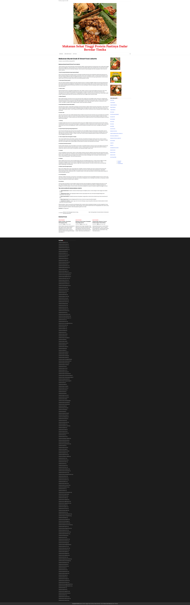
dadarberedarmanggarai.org (64, 499)
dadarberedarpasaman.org (64, 530)
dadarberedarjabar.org (63, 328)
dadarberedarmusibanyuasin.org (65, 598)
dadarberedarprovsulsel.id (63, 386)
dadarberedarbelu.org (63, 490)
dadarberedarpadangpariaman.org (65, 528)
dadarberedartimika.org (63, 312)
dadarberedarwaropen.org (63, 477)
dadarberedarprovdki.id (63, 341)
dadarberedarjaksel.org (63, 427)
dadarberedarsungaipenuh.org (64, 591)
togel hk (111, 143)
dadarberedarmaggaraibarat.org (65, 501)
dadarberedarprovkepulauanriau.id (65, 361)
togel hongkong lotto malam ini (116, 133)
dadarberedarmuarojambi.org (64, 580)
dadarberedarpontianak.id (63, 407)
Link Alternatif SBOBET (114, 114)
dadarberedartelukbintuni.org (64, 486)
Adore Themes (115, 603)
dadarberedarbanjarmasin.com (64, 278)
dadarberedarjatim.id (62, 350)
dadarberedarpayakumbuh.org (64, 548)
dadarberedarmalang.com (63, 258)
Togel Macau (112, 109)
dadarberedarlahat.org (63, 594)
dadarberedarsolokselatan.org (64, 539)
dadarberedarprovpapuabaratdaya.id (65, 375)
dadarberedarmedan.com (63, 260)
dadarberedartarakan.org (63, 287)
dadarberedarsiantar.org (63, 512)
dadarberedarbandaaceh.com (64, 267)
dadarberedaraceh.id (62, 332)
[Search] (130, 54)
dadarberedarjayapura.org (63, 308)
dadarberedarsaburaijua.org (64, 510)
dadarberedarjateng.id (63, 348)
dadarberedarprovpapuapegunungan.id (66, 377)
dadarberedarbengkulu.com (64, 271)
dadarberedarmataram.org (64, 301)
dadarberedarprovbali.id (63, 334)
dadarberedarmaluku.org (63, 325)
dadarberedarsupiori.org (63, 465)
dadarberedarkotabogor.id (63, 415)
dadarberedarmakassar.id (63, 418)
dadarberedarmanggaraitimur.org (65, 503)
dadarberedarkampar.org (63, 557)
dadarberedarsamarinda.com (64, 283)
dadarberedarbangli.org (63, 449)
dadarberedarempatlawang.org (64, 593)
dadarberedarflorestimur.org (64, 472)
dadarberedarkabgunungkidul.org (65, 438)
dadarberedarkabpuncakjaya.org (65, 456)
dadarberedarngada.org (63, 504)
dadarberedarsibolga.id (63, 409)
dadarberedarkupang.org (63, 303)
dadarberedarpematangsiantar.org (65, 515)
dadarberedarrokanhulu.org (64, 566)
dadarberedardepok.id (63, 406)
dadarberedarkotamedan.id (64, 397)
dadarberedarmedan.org (63, 461)
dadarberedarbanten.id (63, 335)
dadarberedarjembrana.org (64, 454)
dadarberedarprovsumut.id (63, 395)
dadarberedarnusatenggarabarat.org (65, 323)
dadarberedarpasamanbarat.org (65, 531)
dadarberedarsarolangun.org (64, 582)
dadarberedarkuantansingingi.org (65, 560)
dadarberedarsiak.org (62, 567)
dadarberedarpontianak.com (64, 280)
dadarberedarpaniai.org (63, 431)
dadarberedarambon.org (63, 305)
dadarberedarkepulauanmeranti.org (65, 558)
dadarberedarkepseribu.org (64, 433)
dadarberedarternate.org (63, 307)
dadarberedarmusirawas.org (64, 600)
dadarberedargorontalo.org (64, 296)
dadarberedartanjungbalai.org (64, 519)
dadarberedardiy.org (62, 434)
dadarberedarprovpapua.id (64, 371)
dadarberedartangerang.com (64, 254)
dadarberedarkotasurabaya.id (64, 402)
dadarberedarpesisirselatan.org (64, 533)
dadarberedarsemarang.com (64, 247)
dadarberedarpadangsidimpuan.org (65, 513)
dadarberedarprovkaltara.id (64, 357)
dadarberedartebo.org (63, 587)
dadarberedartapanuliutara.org (64, 314)
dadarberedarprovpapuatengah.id (65, 380)
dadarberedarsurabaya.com (64, 245)
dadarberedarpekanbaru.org (64, 571)
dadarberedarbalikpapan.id (64, 416)
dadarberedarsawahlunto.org (64, 549)
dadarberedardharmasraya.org (64, 522)
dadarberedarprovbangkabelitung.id (65, 359)
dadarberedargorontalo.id (63, 343)
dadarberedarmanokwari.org (64, 310)
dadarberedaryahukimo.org (64, 479)
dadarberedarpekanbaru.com (64, 265)
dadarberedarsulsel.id (62, 393)
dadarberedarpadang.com (63, 263)
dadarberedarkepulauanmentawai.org (66, 524)
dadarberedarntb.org (62, 463)
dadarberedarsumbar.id (63, 389)
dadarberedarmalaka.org (63, 497)
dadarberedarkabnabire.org (64, 422)
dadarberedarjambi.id (63, 344)
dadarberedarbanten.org (63, 321)
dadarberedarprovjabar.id (63, 346)
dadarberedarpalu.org (63, 292)
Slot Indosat (112, 119)
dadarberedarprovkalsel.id (63, 353)
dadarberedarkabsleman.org (64, 441)
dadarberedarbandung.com (64, 244)
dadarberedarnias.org (63, 319)
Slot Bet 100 (112, 116)
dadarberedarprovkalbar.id (63, 352)
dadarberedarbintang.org (63, 447)
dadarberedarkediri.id (62, 339)
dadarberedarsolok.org (63, 537)
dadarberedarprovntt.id (63, 370)
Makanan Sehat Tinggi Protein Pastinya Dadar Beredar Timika (95, 47)
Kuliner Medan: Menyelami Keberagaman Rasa (65, 222)
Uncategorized (65, 208)
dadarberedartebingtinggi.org (64, 521)
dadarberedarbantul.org (63, 436)
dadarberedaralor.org (62, 488)
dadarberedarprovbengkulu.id (64, 337)
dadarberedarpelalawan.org (64, 562)
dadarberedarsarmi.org (63, 458)
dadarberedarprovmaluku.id (64, 364)
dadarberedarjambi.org (63, 589)
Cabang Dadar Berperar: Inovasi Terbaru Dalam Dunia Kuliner (99, 222)
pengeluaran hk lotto (114, 147)
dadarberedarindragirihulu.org (64, 555)
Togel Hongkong (113, 105)
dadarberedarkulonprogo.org (64, 440)
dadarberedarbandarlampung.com (65, 272)
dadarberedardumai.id (63, 420)
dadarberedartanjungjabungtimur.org (65, 585)
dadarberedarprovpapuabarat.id (65, 373)
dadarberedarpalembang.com (64, 262)
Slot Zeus (112, 124)
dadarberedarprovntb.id (63, 368)
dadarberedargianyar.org (63, 452)
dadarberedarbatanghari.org (64, 573)
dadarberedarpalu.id (62, 411)
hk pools (75, 53)
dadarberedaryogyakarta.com (64, 249)
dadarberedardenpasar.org (64, 299)
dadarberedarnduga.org (63, 429)
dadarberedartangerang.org (64, 494)
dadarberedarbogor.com (63, 256)
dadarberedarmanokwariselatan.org (65, 492)
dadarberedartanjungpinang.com (65, 274)
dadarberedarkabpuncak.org (64, 450)
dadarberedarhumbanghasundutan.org (66, 474)
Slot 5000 (112, 126)
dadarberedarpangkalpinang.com (65, 276)
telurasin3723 (72, 61)
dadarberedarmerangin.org (64, 578)
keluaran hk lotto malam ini (115, 138)
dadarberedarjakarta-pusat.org (64, 425)
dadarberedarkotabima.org (64, 483)
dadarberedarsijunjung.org (63, 535)
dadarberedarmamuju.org (63, 298)
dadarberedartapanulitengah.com (65, 317)
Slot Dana (112, 112)
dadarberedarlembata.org (63, 495)
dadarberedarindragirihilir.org (64, 553)
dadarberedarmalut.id (63, 366)
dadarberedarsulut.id (62, 391)
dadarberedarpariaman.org (64, 546)
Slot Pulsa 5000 (113, 157)
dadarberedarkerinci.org (63, 576)
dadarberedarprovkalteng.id (64, 355)
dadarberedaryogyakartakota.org (65, 443)
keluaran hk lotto (113, 131)
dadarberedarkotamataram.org (64, 485)
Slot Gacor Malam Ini (114, 135)
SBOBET (119, 162)
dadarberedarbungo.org (63, 575)
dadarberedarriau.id (62, 382)
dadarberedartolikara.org (63, 476)
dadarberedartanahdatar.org (64, 540)
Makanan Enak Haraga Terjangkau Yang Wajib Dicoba (83, 222)
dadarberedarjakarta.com (63, 242)
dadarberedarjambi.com (63, 269)
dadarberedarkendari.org (63, 294)
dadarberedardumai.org (63, 569)
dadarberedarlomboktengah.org (64, 470)
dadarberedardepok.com (63, 253)
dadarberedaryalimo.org (63, 481)
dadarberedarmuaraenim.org (64, 596)
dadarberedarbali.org (62, 445)
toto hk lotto (112, 128)
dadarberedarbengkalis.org (64, 551)
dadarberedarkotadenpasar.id (64, 404)
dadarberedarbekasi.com (63, 251)
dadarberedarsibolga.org (63, 517)
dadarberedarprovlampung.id (64, 362)
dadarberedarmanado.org (63, 290)
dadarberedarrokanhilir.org (63, 564)
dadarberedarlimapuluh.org (64, 526)
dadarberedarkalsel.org (63, 330)
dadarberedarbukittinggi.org (64, 542)
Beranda (61, 53)
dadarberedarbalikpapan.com (64, 281)
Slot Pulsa (112, 121)
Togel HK (119, 161)
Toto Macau (112, 102)
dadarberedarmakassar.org (64, 289)
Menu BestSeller (68, 53)
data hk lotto (112, 150)
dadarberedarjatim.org (63, 326)
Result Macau (112, 107)
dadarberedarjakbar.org (63, 424)
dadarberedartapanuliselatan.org (65, 316)
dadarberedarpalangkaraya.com (65, 285)
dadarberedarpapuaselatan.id (64, 379)
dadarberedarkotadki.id (63, 398)
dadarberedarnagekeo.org (63, 506)
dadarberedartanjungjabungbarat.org (65, 584)
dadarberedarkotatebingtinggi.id (65, 400)
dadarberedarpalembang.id (64, 413)
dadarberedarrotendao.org (64, 508)
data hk (111, 145)
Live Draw (112, 100)
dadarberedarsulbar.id (63, 384)
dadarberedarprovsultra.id (63, 388)
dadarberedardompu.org (63, 467)
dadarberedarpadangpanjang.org (65, 544)
